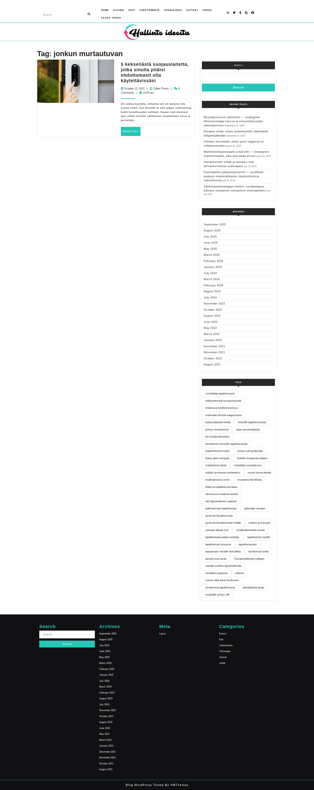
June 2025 (211, 242)
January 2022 (213, 340)
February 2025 (213, 260)
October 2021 (213, 358)
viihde (207, 10)
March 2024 (212, 279)
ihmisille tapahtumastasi (252, 422)
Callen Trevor (161, 88)
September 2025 (215, 224)
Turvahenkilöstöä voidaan (249, 558)
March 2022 (212, 334)
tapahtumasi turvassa (218, 544)
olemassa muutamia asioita (221, 494)
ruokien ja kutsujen (259, 522)
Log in (162, 633)
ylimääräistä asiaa (253, 587)
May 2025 (210, 248)
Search (238, 65)
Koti (131, 10)
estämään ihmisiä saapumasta (223, 415)
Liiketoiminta (149, 10)
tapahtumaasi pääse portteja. (222, 537)
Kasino (118, 10)
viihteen (239, 573)
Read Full (131, 133)
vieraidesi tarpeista (216, 573)
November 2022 (214, 303)
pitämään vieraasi (254, 508)
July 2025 (210, 236)
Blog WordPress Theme (145, 785)
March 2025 (212, 254)
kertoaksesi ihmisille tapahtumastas (226, 443)
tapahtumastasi (248, 544)
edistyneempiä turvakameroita (223, 400)
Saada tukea (111, 18)
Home (105, 10)
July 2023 (210, 297)
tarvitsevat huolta (258, 551)
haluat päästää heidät (217, 422)
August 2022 (212, 315)
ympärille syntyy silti (217, 594)
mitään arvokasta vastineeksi (222, 472)
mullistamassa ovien (217, 479)
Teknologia (173, 10)
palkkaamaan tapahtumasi (221, 508)
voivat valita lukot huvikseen (222, 580)
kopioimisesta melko (217, 450)
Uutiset (192, 10)
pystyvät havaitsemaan (219, 515)
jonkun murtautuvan (217, 429)
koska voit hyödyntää (250, 450)
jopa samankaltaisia (248, 429)
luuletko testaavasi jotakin (252, 458)
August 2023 (212, 291)
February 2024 (213, 285)
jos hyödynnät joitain (217, 436)
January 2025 (213, 266)
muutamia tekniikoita (249, 479)
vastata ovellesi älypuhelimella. (223, 565)
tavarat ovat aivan (215, 558)
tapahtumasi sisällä (258, 537)
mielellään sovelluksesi (247, 465)
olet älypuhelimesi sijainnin (221, 501)
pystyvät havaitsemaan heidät (223, 522)
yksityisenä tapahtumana (220, 587)
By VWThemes (176, 785)
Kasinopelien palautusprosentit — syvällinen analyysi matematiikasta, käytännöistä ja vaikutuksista (233, 176)
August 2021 (212, 364)
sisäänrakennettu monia (250, 530)
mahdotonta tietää (215, 465)
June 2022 (211, 321)
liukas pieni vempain (217, 458)
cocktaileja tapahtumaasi (220, 393)
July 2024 (210, 273)
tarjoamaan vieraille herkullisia (223, 551)
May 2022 (210, 327)
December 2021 (214, 346)
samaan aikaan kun (217, 530)
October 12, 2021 (134, 88)
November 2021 (214, 352)
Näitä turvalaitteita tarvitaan (221, 486)
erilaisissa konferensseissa (221, 407)
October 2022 (213, 309)
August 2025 (212, 230)
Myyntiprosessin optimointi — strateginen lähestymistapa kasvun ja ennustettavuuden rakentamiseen (233, 121)
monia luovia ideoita (259, 472)
